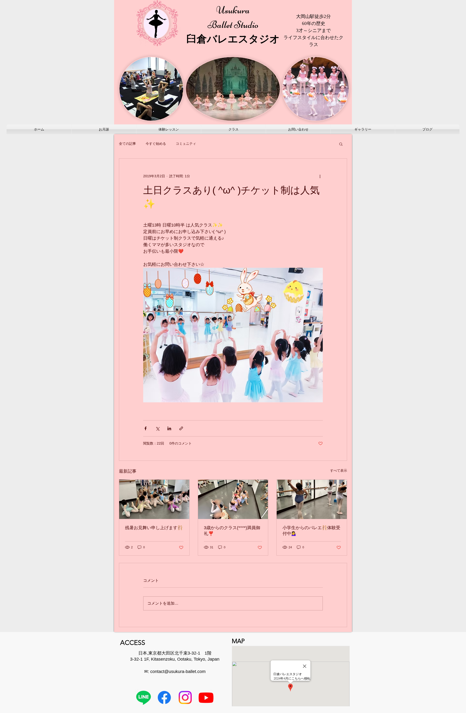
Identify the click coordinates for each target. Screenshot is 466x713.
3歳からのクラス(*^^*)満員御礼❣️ (232, 530)
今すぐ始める (156, 144)
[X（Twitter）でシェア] (157, 428)
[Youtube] (206, 697)
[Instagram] (185, 697)
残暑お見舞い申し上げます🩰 (154, 527)
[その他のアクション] (320, 176)
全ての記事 (127, 144)
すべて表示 (338, 470)
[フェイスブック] (164, 697)
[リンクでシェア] (181, 428)
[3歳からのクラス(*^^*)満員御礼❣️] (233, 499)
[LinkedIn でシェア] (169, 428)
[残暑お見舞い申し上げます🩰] (154, 499)
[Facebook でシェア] (145, 428)
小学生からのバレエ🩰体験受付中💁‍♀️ (311, 530)
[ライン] (143, 697)
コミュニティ (186, 144)
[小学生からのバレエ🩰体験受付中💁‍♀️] (312, 499)
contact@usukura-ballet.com (178, 671)
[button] (341, 144)
